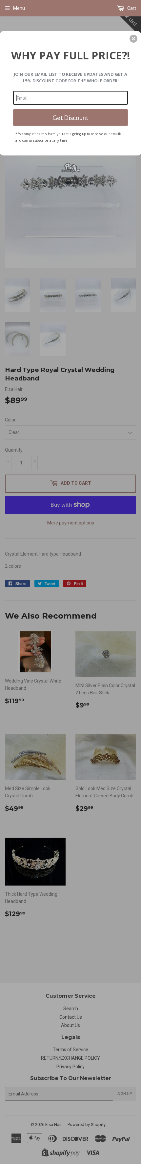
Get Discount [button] (70, 117)
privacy (71, 180)
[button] (133, 39)
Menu (19, 8)
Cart (131, 8)
